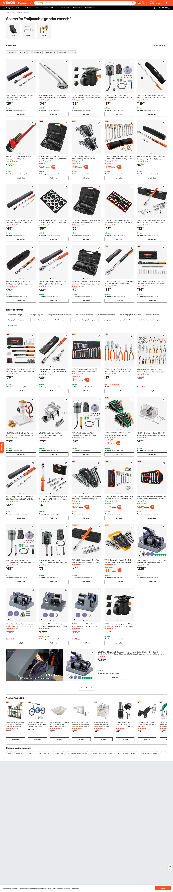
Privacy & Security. (74, 888)
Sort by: (156, 45)
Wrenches (26, 12)
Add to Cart (21, 114)
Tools (12, 12)
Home (7, 12)
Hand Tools (19, 12)
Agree (163, 888)
